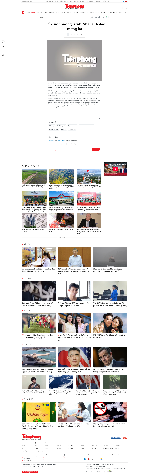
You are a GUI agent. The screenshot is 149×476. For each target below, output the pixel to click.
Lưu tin (3, 50)
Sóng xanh (39, 12)
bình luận (102, 17)
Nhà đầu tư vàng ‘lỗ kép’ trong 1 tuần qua (61, 230)
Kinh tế (33, 12)
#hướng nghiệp (54, 129)
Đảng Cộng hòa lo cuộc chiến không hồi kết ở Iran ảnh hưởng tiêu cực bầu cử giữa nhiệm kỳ (88, 392)
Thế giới (57, 12)
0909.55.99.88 (48, 457)
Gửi (96, 149)
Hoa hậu (115, 12)
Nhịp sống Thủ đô (26, 451)
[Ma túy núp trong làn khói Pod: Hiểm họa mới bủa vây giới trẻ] (110, 412)
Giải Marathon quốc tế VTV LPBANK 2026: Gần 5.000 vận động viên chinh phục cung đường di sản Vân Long (34, 209)
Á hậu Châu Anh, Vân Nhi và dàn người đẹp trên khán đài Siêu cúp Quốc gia (74, 337)
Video (120, 12)
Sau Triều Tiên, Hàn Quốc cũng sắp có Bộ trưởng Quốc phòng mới (74, 370)
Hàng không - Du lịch (108, 448)
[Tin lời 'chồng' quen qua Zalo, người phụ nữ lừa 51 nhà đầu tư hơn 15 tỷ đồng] (110, 291)
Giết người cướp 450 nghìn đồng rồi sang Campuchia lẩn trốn (73, 304)
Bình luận (3, 55)
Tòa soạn (98, 1)
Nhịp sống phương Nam (39, 451)
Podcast (59, 443)
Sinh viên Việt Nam (79, 1)
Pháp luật (69, 12)
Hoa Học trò (89, 1)
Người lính (82, 12)
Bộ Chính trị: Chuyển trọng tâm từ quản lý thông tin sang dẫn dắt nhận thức (73, 271)
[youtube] (126, 1)
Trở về (3, 59)
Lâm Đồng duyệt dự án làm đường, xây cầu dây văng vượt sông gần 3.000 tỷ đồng (61, 187)
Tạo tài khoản (61, 140)
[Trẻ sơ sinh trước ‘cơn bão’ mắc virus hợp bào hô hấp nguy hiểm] (74, 412)
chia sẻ (92, 17)
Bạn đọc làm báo (31, 472)
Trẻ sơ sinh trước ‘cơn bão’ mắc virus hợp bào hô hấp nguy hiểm (73, 425)
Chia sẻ (3, 46)
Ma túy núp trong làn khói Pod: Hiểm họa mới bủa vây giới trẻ (109, 425)
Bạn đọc (94, 448)
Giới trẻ (63, 12)
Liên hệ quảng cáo (48, 455)
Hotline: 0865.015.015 (52, 1)
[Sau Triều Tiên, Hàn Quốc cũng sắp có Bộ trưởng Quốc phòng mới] (74, 357)
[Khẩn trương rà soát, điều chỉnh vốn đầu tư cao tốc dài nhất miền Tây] (34, 176)
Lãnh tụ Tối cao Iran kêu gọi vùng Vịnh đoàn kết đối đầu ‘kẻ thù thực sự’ (34, 392)
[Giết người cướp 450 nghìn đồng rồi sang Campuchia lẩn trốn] (74, 291)
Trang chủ (23, 12)
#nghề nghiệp (61, 126)
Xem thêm (126, 12)
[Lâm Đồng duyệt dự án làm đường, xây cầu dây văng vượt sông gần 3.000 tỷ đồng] (61, 176)
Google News (106, 17)
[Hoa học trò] (125, 438)
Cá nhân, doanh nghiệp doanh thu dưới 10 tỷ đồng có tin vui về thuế (38, 270)
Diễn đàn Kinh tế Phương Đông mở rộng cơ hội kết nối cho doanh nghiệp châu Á (89, 231)
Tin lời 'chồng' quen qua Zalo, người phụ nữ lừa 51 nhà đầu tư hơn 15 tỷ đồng (110, 304)
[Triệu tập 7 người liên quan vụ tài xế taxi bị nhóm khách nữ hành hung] (39, 291)
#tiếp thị (63, 129)
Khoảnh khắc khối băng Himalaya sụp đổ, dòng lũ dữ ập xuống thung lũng (60, 392)
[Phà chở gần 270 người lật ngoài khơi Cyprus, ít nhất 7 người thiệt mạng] (39, 357)
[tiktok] (93, 459)
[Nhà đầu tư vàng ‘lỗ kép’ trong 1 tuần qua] (61, 220)
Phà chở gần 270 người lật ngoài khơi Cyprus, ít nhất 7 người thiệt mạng (38, 370)
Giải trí (97, 12)
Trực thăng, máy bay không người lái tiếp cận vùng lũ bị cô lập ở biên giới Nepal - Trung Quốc (115, 392)
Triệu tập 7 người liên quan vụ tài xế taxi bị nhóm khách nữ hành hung (37, 304)
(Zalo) (54, 457)
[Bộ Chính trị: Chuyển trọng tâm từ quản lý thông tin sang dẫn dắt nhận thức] (74, 257)
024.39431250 (27, 460)
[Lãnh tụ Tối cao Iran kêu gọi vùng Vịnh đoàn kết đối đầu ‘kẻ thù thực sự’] (34, 382)
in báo (99, 17)
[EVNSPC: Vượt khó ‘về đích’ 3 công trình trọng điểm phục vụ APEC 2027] (89, 176)
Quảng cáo (106, 1)
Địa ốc (45, 12)
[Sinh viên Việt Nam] (116, 438)
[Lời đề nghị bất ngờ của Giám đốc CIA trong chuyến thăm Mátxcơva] (110, 357)
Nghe (3, 42)
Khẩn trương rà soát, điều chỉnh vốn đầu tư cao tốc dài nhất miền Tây (33, 186)
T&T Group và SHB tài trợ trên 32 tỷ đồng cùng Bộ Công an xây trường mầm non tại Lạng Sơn (88, 209)
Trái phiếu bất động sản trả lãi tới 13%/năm (33, 230)
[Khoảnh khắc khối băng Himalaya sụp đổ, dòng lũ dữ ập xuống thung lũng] (61, 382)
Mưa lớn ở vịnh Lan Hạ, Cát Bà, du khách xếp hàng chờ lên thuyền (107, 270)
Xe (87, 12)
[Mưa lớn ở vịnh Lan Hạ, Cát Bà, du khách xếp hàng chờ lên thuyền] (110, 257)
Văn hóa (92, 12)
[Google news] (102, 459)
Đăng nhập (51, 140)
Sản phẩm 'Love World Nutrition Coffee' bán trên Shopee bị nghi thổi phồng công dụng (37, 426)
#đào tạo (51, 126)
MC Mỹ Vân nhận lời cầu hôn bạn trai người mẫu (109, 336)
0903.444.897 (68, 457)
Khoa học (109, 12)
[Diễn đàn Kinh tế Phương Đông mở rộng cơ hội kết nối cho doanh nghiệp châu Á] (89, 220)
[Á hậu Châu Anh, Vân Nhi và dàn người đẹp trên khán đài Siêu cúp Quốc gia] (74, 323)
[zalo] (98, 459)
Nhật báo (36, 443)
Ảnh (46, 443)
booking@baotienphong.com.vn (52, 459)
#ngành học (72, 129)
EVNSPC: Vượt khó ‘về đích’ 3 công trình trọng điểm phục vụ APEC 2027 (89, 186)
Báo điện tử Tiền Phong (74, 6)
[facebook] (123, 1)
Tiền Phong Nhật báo (66, 1)
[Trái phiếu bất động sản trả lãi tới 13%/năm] (34, 220)
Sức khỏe (51, 12)
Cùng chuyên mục (30, 166)
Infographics (84, 443)
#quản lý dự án (72, 126)
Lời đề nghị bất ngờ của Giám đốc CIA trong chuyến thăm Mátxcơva (109, 370)
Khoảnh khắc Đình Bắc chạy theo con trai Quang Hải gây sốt (37, 336)
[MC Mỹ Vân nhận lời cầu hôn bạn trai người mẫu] (110, 323)
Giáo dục (103, 12)
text (95, 17)
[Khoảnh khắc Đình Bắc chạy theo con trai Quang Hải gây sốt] (39, 323)
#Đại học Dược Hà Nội (86, 126)
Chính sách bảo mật (114, 455)
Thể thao (75, 12)
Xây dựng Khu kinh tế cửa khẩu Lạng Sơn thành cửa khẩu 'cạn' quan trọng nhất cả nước (61, 209)
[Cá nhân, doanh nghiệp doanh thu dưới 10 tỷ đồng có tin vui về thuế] (39, 257)
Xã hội (28, 12)
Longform (72, 443)
